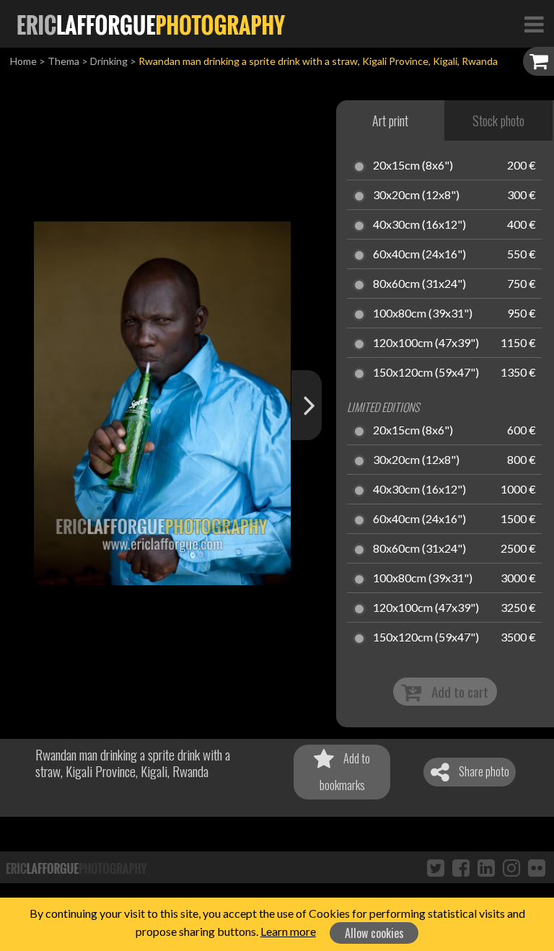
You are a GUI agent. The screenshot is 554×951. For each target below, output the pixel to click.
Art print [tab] (390, 120)
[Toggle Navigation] (534, 23)
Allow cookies (374, 933)
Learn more (288, 931)
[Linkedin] (486, 867)
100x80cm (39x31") (422, 314)
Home (23, 61)
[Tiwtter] (435, 867)
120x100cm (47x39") (426, 343)
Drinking (109, 61)
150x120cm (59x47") (426, 373)
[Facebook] (461, 867)
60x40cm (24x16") (419, 254)
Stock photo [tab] (498, 120)
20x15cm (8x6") (413, 166)
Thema (63, 61)
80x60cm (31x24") (419, 284)
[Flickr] (536, 867)
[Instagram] (511, 867)
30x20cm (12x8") (416, 195)
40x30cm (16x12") (419, 225)
